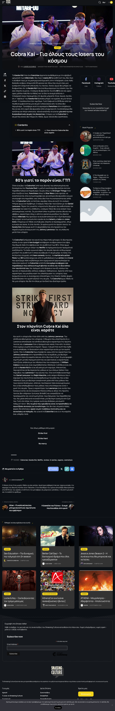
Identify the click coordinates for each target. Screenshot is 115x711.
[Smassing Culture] (8, 2)
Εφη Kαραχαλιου (88, 563)
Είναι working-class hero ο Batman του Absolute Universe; (102, 163)
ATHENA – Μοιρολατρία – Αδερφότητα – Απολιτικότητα (95, 600)
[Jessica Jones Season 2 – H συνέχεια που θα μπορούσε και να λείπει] (96, 536)
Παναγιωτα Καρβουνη (13, 560)
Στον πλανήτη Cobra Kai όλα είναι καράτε (56, 131)
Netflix (40, 460)
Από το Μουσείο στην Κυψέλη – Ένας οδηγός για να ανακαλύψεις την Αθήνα (101, 149)
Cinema (84, 594)
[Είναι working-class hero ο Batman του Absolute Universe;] (85, 164)
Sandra (86, 605)
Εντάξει (58, 708)
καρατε (60, 460)
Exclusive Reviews (50, 594)
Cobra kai (24, 460)
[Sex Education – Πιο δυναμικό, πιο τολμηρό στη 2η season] (19, 536)
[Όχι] (112, 705)
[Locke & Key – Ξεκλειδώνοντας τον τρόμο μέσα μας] (19, 580)
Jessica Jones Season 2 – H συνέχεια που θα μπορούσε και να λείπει (96, 556)
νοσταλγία (68, 460)
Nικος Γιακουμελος (50, 605)
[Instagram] (99, 82)
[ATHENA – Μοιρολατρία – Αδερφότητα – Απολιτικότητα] (96, 580)
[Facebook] (86, 82)
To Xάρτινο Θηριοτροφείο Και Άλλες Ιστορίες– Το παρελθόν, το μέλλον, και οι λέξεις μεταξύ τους (102, 191)
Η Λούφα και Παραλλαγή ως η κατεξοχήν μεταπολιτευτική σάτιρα (102, 135)
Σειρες (57, 47)
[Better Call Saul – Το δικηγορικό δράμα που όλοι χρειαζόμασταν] (57, 536)
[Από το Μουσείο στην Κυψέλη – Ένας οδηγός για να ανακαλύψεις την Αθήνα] (85, 150)
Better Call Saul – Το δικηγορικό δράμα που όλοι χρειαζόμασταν (55, 556)
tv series (53, 460)
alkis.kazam (48, 563)
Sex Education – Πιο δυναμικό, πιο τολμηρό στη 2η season (19, 555)
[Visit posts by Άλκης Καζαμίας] (5, 480)
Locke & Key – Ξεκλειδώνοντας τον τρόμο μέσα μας (19, 600)
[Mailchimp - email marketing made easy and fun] (59, 656)
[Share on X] (5, 85)
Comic (7, 594)
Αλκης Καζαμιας (30, 67)
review (46, 460)
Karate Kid (33, 460)
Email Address (12, 644)
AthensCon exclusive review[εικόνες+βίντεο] (53, 600)
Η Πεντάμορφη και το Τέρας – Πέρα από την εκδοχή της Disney (101, 177)
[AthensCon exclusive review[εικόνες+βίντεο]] (57, 580)
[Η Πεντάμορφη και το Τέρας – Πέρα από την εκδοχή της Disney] (85, 178)
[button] (4, 2)
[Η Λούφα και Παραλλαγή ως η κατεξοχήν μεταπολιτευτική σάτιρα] (85, 136)
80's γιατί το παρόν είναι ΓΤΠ (28, 130)
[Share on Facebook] (5, 80)
